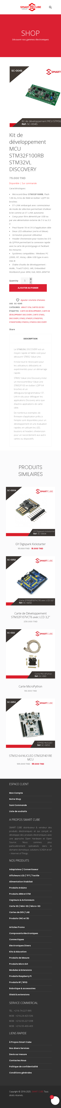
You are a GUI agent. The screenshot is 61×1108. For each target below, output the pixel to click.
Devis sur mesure (18, 1054)
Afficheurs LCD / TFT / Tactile (24, 875)
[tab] (30, 338)
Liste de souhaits (18, 811)
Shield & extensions (19, 994)
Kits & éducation (18, 951)
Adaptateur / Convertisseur (23, 869)
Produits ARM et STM (20, 893)
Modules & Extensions (20, 970)
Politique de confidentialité (23, 1066)
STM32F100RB (15, 322)
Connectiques (16, 939)
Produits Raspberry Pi (20, 976)
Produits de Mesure (19, 957)
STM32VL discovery (38, 322)
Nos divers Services (19, 1048)
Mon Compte (16, 793)
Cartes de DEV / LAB (19, 912)
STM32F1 (29, 318)
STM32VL (25, 322)
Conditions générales (20, 1072)
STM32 (22, 318)
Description (30, 338)
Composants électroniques (23, 933)
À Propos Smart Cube (20, 1042)
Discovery (14, 318)
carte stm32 (38, 314)
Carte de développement (30, 311)
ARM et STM (26, 307)
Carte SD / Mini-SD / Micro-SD (24, 906)
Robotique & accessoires (22, 988)
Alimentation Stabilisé (21, 881)
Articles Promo (17, 927)
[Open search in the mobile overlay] (50, 7)
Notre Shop (15, 799)
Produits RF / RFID (18, 982)
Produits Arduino (18, 887)
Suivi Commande (18, 805)
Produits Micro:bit (18, 964)
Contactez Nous (17, 1060)
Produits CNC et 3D (19, 918)
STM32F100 (38, 318)
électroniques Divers (20, 945)
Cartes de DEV (38, 307)
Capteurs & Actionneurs (21, 900)
